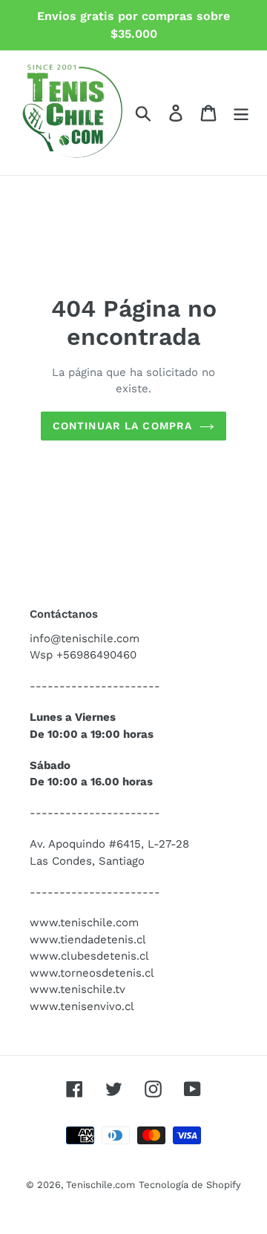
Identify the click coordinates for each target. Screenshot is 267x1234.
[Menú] (241, 113)
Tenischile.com (100, 1184)
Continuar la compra (122, 426)
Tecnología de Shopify (190, 1184)
